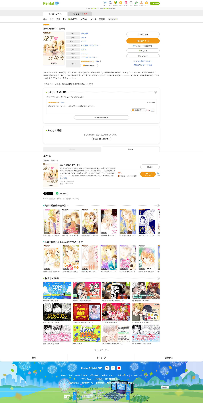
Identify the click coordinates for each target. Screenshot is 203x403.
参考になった (140, 110)
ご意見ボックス (122, 375)
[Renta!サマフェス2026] (56, 3)
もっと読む (64, 178)
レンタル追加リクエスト (143, 61)
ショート (81, 13)
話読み (83, 49)
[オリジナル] (73, 19)
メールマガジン (136, 375)
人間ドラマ (93, 45)
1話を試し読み (143, 34)
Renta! (45, 199)
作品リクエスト (108, 375)
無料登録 (156, 3)
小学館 (83, 37)
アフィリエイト (87, 379)
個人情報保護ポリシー (113, 379)
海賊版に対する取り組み (116, 382)
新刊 (34, 357)
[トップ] (48, 3)
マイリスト (144, 56)
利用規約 (99, 379)
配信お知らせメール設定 (143, 64)
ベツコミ (84, 53)
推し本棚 (144, 50)
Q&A (85, 375)
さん (62, 102)
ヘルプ (77, 375)
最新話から (54, 160)
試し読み (150, 167)
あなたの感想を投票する (100, 139)
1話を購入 (143, 41)
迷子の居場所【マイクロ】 (71, 164)
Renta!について (66, 375)
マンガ (83, 41)
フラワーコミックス (89, 57)
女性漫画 (84, 45)
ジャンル (112, 19)
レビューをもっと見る (101, 117)
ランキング (101, 357)
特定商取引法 (74, 382)
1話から (46, 160)
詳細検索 (169, 357)
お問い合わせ (94, 375)
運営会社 (131, 382)
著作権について (87, 382)
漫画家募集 (100, 382)
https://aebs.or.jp (76, 399)
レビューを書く (90, 65)
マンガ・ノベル (55, 13)
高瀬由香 (84, 33)
